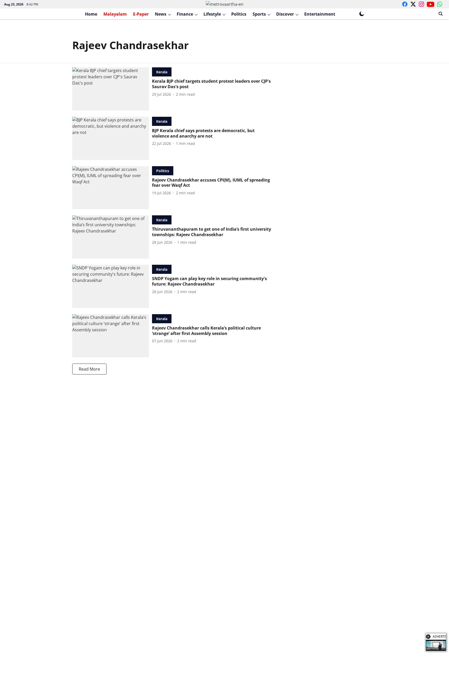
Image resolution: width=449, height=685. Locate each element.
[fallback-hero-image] (112, 89)
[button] (428, 636)
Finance (185, 14)
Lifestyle (212, 14)
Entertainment (319, 14)
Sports (259, 14)
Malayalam (115, 14)
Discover (285, 14)
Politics (238, 14)
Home (91, 14)
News (160, 14)
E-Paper (141, 14)
